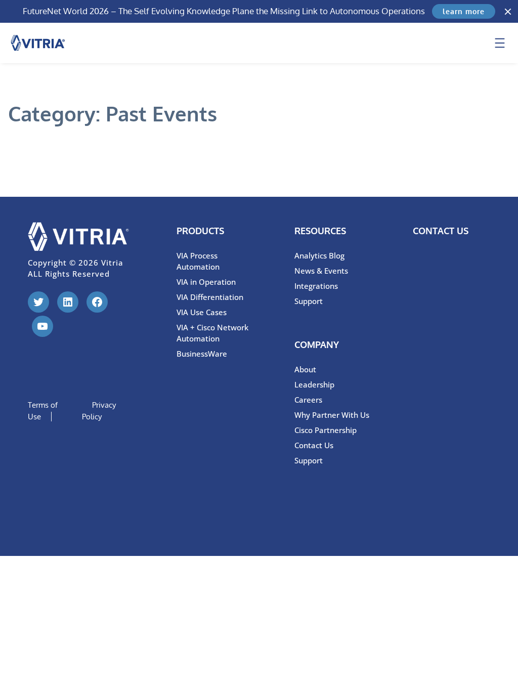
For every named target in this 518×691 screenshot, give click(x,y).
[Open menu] (500, 43)
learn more (464, 11)
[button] (508, 12)
